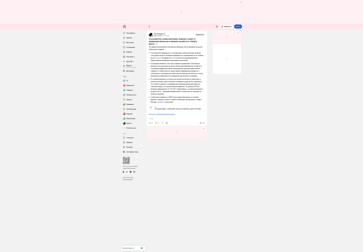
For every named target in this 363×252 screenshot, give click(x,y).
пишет (158, 58)
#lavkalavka (160, 114)
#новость (152, 114)
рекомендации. (128, 179)
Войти (238, 26)
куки (133, 248)
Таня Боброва (158, 34)
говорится (160, 102)
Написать (228, 26)
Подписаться (200, 34)
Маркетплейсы (158, 35)
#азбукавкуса (170, 114)
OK (142, 248)
